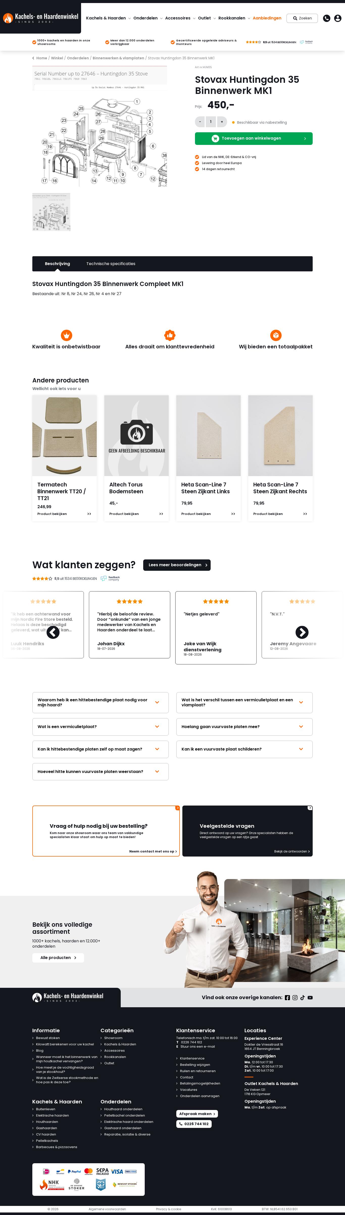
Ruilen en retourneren (198, 1071)
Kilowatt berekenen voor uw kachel (65, 1044)
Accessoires (177, 18)
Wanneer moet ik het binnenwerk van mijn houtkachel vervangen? (66, 1059)
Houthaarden (47, 1122)
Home (41, 58)
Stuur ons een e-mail (195, 1047)
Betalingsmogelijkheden (200, 1083)
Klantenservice (192, 1058)
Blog (39, 1051)
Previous (48, 627)
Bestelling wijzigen (195, 1065)
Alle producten (55, 958)
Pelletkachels (47, 1141)
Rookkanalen (231, 18)
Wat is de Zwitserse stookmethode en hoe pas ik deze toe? (67, 1080)
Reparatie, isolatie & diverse (127, 1134)
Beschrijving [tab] (57, 264)
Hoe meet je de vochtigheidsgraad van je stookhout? (65, 1070)
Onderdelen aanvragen (199, 1096)
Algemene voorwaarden (107, 1209)
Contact (186, 1077)
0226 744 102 (189, 1042)
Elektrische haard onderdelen (128, 1122)
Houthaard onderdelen (123, 1109)
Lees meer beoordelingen (175, 565)
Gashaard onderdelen (122, 1128)
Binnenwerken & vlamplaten (118, 58)
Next (297, 627)
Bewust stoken (48, 1038)
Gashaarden (46, 1128)
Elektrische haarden (52, 1116)
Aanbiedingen (267, 18)
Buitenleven (45, 1109)
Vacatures (188, 1090)
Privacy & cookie (168, 1209)
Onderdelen (145, 18)
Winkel (57, 58)
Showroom (113, 1038)
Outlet (204, 18)
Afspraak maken (195, 1113)
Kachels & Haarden (106, 18)
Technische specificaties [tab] (110, 264)
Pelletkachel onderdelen (124, 1116)
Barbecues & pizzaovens (56, 1147)
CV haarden (46, 1134)
